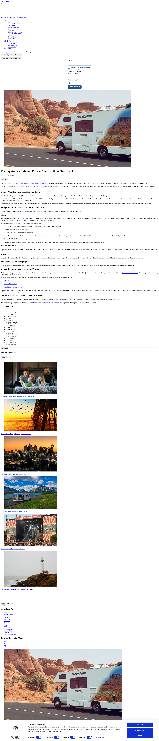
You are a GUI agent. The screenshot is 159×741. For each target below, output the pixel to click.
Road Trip (11, 331)
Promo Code (73, 73)
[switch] (56, 737)
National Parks (12, 324)
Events (10, 318)
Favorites (10, 320)
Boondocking (12, 342)
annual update (12, 337)
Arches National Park (21, 186)
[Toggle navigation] (1, 3)
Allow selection (140, 730)
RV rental (31, 303)
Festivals (10, 333)
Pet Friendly (11, 325)
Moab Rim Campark (10, 281)
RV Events (11, 314)
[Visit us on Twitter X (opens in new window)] (5, 647)
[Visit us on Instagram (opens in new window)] (5, 642)
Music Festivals (12, 335)
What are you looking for (25, 52)
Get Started (4, 348)
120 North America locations (50, 303)
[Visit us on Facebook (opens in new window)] (4, 643)
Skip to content (5, 1)
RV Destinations (13, 313)
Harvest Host (12, 344)
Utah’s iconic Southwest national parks (36, 183)
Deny (140, 735)
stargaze (63, 258)
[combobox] (79, 64)
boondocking (9, 290)
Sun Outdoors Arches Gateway (13, 287)
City (69, 60)
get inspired (11, 338)
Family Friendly (12, 322)
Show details (99, 737)
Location (10, 340)
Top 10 (10, 327)
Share (4, 179)
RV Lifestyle (12, 316)
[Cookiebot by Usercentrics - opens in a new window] (16, 737)
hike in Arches (24, 218)
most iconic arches (50, 249)
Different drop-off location (80, 67)
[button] (14, 42)
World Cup (11, 329)
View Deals (23, 17)
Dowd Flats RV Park (10, 284)
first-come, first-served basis (130, 273)
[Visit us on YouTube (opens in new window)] (5, 645)
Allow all (140, 725)
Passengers (72, 80)
